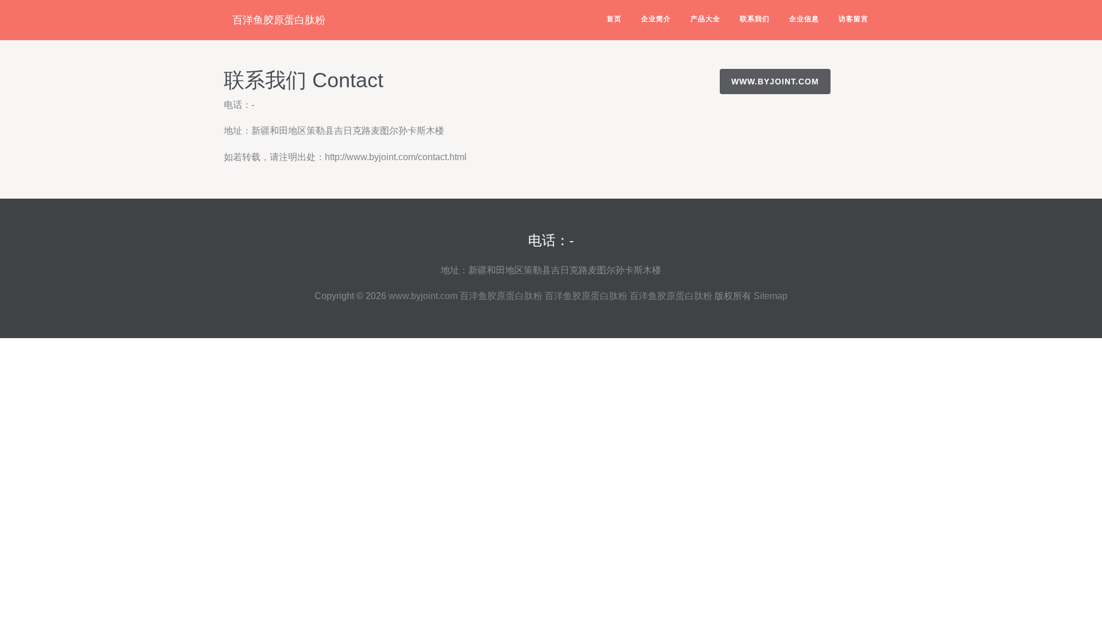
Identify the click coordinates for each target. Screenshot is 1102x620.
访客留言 (853, 19)
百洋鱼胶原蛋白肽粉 (278, 20)
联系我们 (755, 19)
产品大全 (705, 19)
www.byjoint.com (775, 81)
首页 (614, 19)
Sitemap (770, 296)
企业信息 (804, 19)
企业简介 (656, 19)
